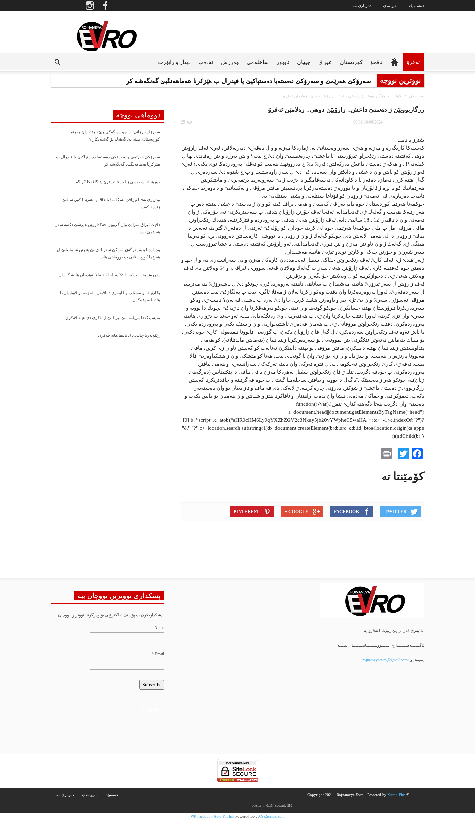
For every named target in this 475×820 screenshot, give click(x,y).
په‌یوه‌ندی (390, 5)
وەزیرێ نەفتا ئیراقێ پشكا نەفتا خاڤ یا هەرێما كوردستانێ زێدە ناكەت (111, 203)
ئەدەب (205, 62)
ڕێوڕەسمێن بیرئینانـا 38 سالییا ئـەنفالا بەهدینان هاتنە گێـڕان (109, 274)
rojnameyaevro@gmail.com (385, 660)
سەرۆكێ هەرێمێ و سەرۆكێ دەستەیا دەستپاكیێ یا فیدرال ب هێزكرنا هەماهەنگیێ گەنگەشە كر (108, 160)
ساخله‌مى (258, 62)
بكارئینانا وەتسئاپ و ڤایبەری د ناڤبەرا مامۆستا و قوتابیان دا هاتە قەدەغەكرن (110, 296)
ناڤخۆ (376, 62)
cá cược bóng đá (144, 709)
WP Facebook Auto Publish (212, 816)
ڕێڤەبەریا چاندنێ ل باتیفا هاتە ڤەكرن (129, 335)
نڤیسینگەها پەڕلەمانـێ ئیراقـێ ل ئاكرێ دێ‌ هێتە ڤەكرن (112, 317)
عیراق (325, 62)
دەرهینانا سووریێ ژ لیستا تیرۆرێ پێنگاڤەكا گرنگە (118, 182)
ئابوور (282, 62)
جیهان (304, 62)
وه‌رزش (230, 62)
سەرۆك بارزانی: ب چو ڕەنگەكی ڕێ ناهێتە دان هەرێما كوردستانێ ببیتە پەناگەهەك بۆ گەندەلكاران (114, 135)
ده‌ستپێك (416, 5)
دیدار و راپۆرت (174, 62)
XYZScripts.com (271, 816)
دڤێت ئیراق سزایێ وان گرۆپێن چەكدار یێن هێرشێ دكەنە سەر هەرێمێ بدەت (107, 228)
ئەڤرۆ (413, 62)
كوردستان (351, 62)
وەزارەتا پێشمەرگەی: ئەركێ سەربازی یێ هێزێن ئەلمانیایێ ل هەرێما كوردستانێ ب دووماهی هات (108, 253)
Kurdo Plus (396, 795)
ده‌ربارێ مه (362, 5)
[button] (52, 61)
